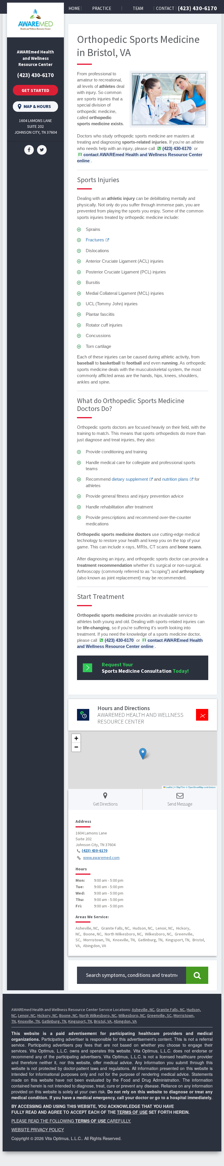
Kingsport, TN (80, 1021)
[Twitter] (42, 149)
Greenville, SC (159, 1015)
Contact (165, 8)
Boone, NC (68, 1015)
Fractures (95, 239)
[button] (142, 754)
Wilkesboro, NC (131, 1015)
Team (138, 8)
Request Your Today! (145, 667)
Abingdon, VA (125, 1021)
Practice (101, 8)
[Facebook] (29, 149)
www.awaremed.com (101, 857)
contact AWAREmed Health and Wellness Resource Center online (140, 643)
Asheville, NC (143, 1009)
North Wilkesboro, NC (97, 1015)
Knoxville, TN (29, 1021)
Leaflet (168, 787)
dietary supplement (130, 479)
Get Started (35, 90)
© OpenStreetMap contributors (201, 787)
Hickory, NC (47, 1015)
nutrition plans (175, 479)
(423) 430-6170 (197, 8)
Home (74, 8)
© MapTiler (179, 787)
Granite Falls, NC (170, 1009)
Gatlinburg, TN (54, 1021)
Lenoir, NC (26, 1015)
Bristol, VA (103, 1021)
